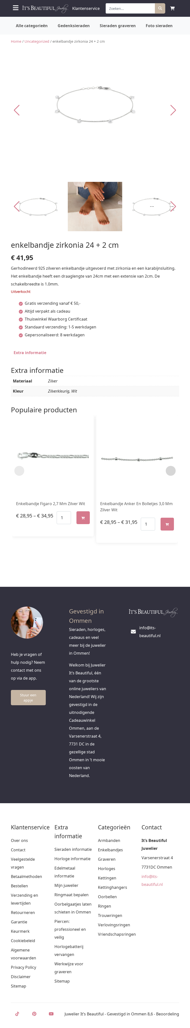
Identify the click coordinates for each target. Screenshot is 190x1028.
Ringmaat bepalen (71, 894)
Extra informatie (30, 352)
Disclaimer (21, 976)
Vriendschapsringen (117, 934)
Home (16, 41)
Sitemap (18, 986)
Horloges (106, 868)
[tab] (30, 353)
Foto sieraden (159, 25)
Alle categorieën (32, 25)
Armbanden (109, 840)
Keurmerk (20, 931)
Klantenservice (86, 8)
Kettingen (107, 878)
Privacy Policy (23, 967)
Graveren (107, 859)
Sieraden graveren (118, 25)
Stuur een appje (28, 698)
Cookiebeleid (23, 940)
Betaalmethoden (26, 876)
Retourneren (23, 912)
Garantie (19, 922)
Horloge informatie (72, 858)
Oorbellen (107, 896)
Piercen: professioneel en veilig (70, 929)
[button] (173, 110)
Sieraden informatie (73, 849)
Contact (18, 850)
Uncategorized (36, 41)
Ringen (104, 906)
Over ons (19, 840)
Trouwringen (110, 915)
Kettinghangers (112, 887)
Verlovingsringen (114, 925)
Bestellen (19, 886)
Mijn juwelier (66, 885)
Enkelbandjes (110, 850)
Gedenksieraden (74, 25)
